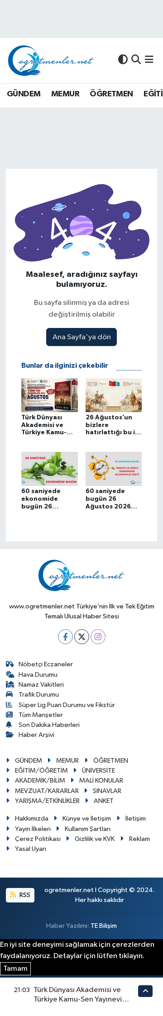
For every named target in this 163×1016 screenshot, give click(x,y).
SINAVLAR (107, 791)
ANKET (104, 801)
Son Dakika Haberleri (49, 725)
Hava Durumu (38, 674)
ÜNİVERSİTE (98, 770)
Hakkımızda (31, 818)
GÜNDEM (23, 94)
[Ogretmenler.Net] (51, 60)
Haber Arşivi (36, 734)
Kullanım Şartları (87, 829)
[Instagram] (98, 636)
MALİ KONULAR (101, 780)
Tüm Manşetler (41, 715)
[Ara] (136, 60)
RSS (24, 895)
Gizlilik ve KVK (95, 839)
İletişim (135, 818)
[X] (81, 636)
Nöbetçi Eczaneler (46, 664)
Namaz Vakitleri (41, 684)
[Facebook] (65, 636)
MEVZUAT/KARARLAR (47, 791)
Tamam (15, 969)
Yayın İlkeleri (33, 829)
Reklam (139, 839)
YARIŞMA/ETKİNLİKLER (47, 801)
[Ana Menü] (149, 60)
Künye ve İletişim (86, 818)
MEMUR (65, 94)
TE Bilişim (104, 925)
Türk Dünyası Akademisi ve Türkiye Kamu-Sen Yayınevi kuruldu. (78, 999)
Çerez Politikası (38, 839)
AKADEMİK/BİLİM (40, 780)
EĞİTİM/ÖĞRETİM (41, 770)
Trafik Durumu (39, 694)
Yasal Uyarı (30, 848)
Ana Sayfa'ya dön (82, 337)
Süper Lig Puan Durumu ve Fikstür (67, 705)
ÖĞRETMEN (111, 94)
